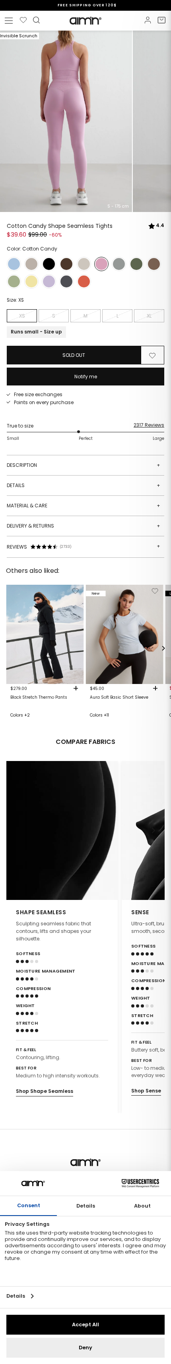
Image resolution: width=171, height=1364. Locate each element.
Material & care (83, 505)
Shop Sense (146, 1090)
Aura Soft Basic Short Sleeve (119, 697)
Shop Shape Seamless (44, 1091)
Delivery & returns (83, 525)
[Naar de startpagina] (85, 20)
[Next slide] (153, 830)
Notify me (85, 376)
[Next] (163, 648)
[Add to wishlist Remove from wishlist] (152, 355)
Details (83, 485)
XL (149, 315)
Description (83, 465)
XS (22, 315)
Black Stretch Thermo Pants (38, 697)
